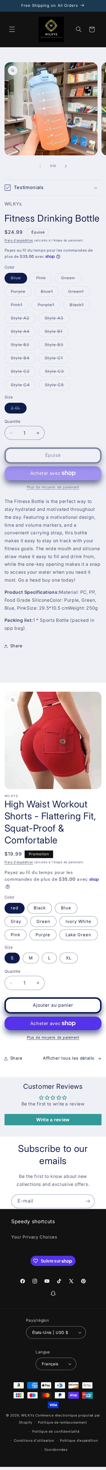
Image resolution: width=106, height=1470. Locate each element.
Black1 (80, 306)
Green (71, 279)
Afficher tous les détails (68, 1058)
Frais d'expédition (19, 240)
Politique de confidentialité (56, 1431)
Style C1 (57, 359)
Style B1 (57, 333)
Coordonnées (56, 1450)
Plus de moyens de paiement (53, 1037)
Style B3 (57, 346)
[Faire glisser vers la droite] (66, 166)
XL (69, 958)
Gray (16, 921)
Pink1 (20, 306)
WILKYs (27, 1415)
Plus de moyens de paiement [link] (53, 487)
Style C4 (23, 386)
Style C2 (23, 372)
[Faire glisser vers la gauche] (40, 166)
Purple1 (49, 306)
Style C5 (57, 386)
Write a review (53, 1119)
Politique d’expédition (79, 1441)
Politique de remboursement (62, 1422)
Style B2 (23, 346)
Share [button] (16, 645)
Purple (21, 293)
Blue (19, 279)
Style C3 (57, 372)
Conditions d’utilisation (34, 1441)
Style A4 (23, 333)
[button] (11, 29)
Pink (44, 279)
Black (40, 907)
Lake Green (79, 934)
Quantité (12, 421)
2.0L (19, 409)
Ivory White (79, 921)
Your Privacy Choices (34, 1237)
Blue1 (50, 293)
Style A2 (23, 319)
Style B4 (23, 359)
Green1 (79, 293)
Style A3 (57, 319)
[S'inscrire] (87, 1201)
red (14, 907)
